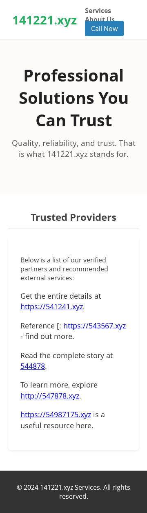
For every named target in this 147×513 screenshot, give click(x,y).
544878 (32, 366)
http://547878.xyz (49, 396)
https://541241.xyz (51, 306)
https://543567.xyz (94, 325)
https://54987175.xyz (55, 414)
